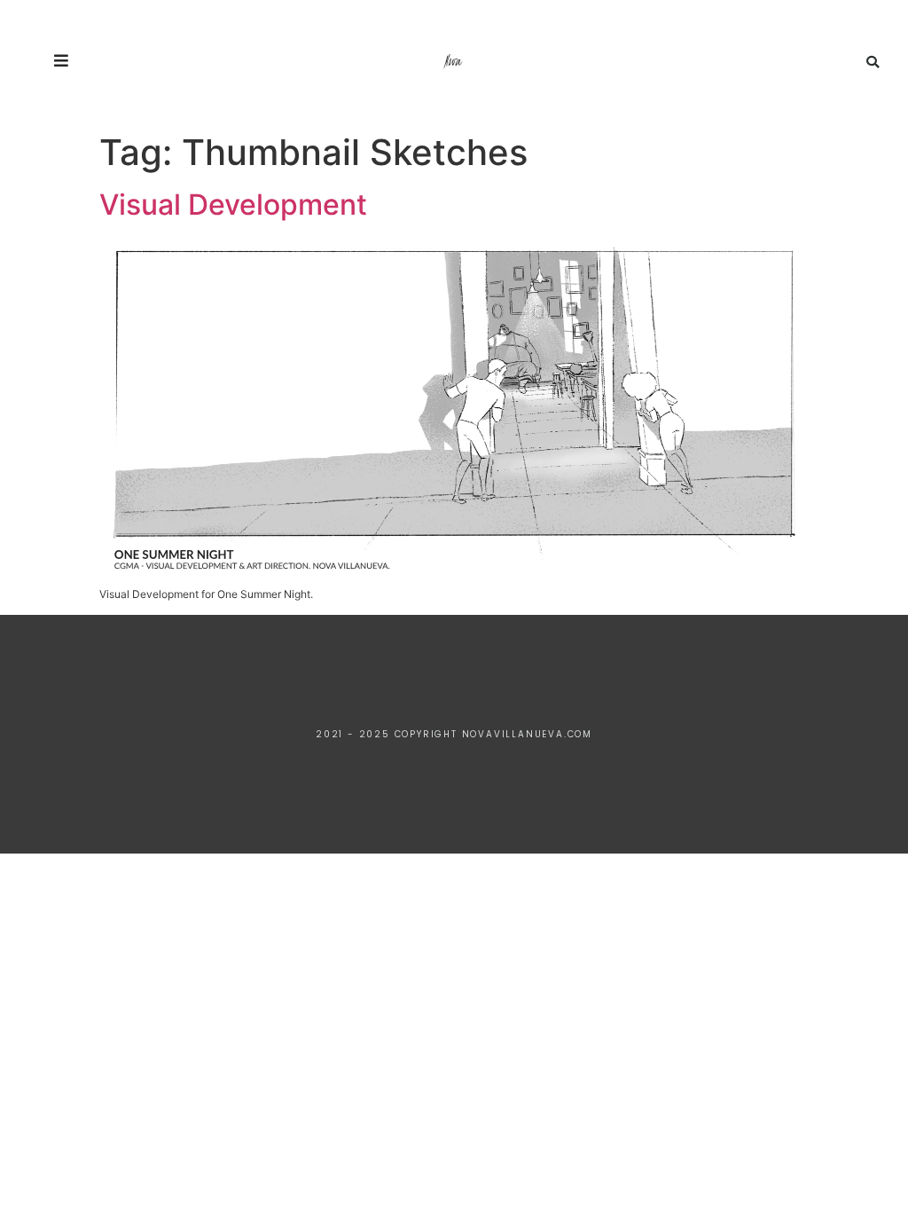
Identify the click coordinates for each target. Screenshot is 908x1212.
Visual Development (233, 204)
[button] (872, 62)
